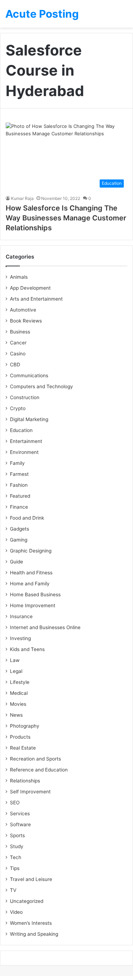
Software (20, 824)
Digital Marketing (29, 419)
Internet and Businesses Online (45, 627)
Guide (16, 561)
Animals (19, 277)
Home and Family (30, 583)
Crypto (18, 408)
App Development (30, 288)
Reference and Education (39, 770)
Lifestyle (19, 682)
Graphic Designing (30, 551)
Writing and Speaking (34, 934)
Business (20, 332)
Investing (20, 638)
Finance (19, 507)
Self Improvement (30, 791)
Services (20, 813)
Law (15, 660)
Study (16, 846)
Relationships (25, 780)
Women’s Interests (31, 923)
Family (17, 463)
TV (13, 890)
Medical (19, 693)
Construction (24, 397)
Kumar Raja (22, 198)
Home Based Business (35, 594)
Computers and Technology (41, 386)
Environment (24, 452)
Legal (16, 671)
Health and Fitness (31, 572)
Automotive (23, 310)
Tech (15, 857)
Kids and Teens (27, 649)
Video (16, 912)
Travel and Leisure (31, 879)
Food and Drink (27, 518)
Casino (18, 353)
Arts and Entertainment (36, 299)
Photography (24, 726)
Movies (18, 704)
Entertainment (26, 441)
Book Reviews (26, 321)
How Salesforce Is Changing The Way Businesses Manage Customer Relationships (66, 218)
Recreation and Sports (35, 759)
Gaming (18, 540)
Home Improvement (32, 605)
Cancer (18, 342)
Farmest (19, 474)
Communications (29, 375)
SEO (15, 802)
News (16, 715)
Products (20, 737)
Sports (17, 835)
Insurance (21, 616)
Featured (20, 496)
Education (21, 430)
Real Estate (23, 748)
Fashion (19, 485)
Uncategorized (26, 901)
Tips (15, 868)
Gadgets (19, 529)
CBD (15, 364)
